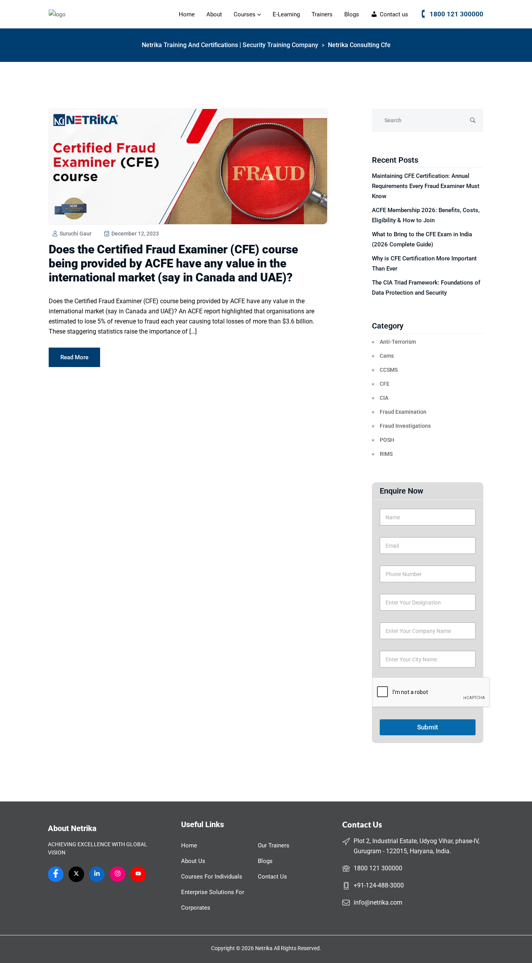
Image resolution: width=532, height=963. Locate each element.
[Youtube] (138, 874)
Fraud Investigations (405, 426)
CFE (384, 384)
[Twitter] (76, 874)
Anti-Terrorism (398, 342)
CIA (384, 398)
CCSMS (389, 370)
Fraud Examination (403, 412)
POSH (387, 440)
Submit (427, 727)
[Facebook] (55, 874)
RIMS (386, 454)
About (214, 14)
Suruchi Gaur (75, 233)
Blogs (351, 14)
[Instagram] (117, 874)
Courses (244, 14)
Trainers (322, 14)
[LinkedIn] (97, 874)
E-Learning (286, 14)
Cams (387, 356)
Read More (74, 357)
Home (187, 14)
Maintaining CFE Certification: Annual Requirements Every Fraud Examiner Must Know (425, 186)
